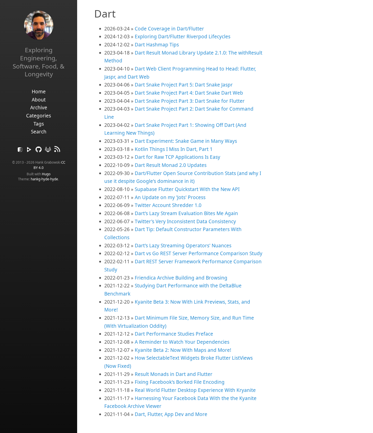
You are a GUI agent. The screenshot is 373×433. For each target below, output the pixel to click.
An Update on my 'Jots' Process (170, 197)
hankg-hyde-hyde (44, 179)
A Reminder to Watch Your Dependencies (182, 342)
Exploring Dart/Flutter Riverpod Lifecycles (182, 36)
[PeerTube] (30, 150)
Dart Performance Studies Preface (174, 334)
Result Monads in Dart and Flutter (173, 374)
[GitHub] (39, 150)
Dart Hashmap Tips (157, 44)
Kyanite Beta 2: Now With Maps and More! (183, 350)
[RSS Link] (57, 150)
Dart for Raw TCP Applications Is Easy (177, 157)
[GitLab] (48, 150)
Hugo (46, 174)
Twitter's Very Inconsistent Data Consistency (185, 221)
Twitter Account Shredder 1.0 (168, 205)
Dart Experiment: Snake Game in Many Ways (186, 141)
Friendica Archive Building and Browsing (181, 277)
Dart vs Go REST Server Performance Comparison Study (198, 253)
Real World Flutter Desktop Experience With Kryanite (195, 390)
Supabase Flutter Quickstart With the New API (187, 189)
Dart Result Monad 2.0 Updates (171, 165)
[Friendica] (20, 150)
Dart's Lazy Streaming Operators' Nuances (183, 245)
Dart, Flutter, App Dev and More (171, 414)
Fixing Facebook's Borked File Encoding (180, 382)
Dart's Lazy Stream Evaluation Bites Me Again (186, 213)
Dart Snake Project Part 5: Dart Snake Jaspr (184, 84)
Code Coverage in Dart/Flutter (169, 28)
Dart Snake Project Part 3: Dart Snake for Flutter (190, 101)
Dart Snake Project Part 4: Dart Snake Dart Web (189, 93)
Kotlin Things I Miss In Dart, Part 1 (174, 149)
